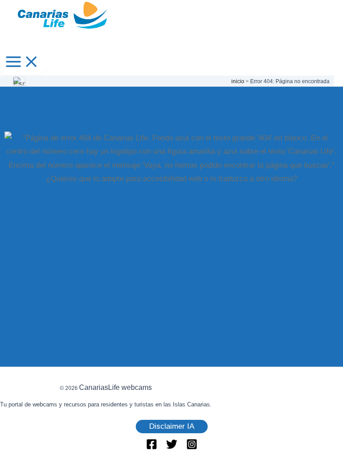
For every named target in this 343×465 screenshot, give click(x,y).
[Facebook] (151, 447)
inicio (237, 81)
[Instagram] (191, 447)
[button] (172, 426)
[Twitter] (171, 447)
